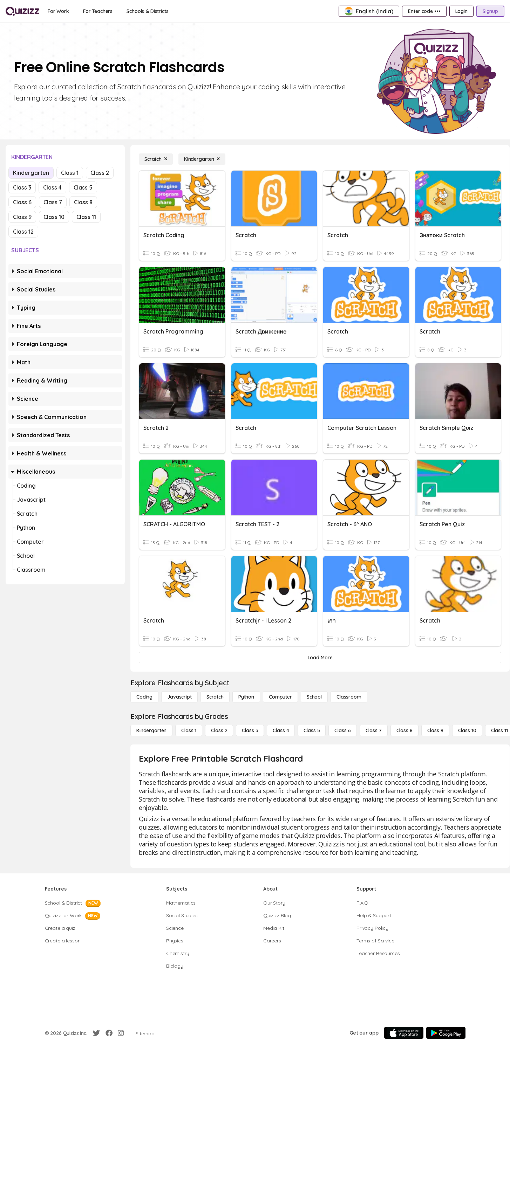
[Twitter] (96, 1033)
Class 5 (83, 187)
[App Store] (403, 1033)
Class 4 (52, 187)
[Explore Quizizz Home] (22, 11)
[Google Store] (445, 1033)
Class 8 (83, 202)
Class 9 (22, 216)
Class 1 (70, 172)
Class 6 (22, 202)
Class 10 (53, 216)
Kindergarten (31, 172)
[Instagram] (121, 1033)
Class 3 (22, 187)
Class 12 (23, 231)
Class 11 (86, 216)
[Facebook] (109, 1033)
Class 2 (99, 172)
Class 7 (52, 202)
